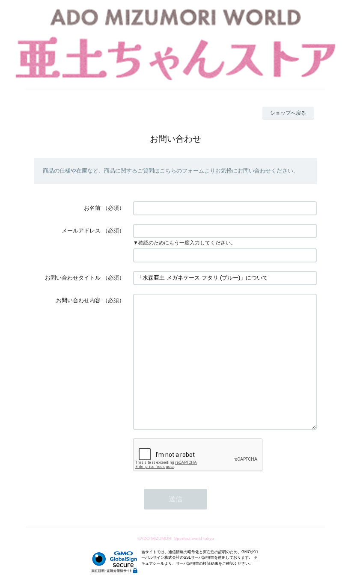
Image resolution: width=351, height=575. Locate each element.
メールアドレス (81, 230)
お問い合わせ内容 (78, 300)
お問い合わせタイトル (73, 277)
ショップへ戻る (288, 113)
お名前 (92, 208)
